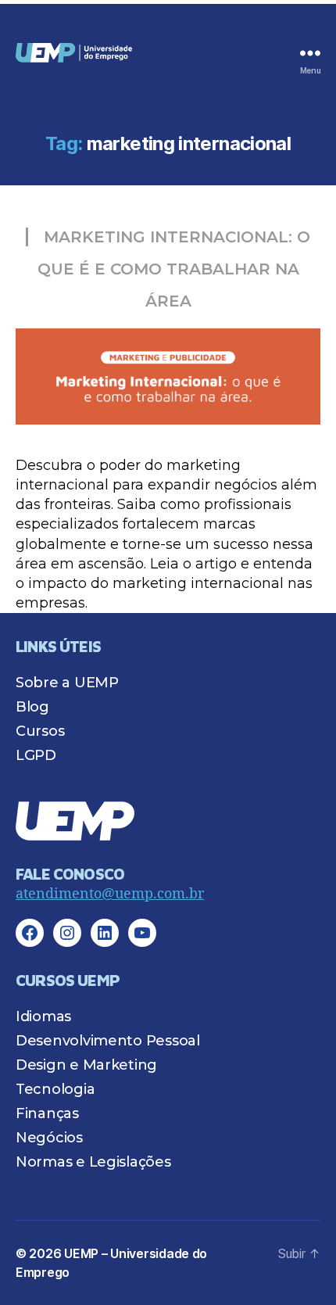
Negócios (49, 1137)
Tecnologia (55, 1089)
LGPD (36, 755)
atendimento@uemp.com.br (110, 894)
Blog (32, 706)
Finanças (47, 1113)
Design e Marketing (86, 1065)
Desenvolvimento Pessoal (108, 1040)
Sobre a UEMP (67, 682)
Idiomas (43, 1016)
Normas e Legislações (93, 1162)
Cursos (40, 731)
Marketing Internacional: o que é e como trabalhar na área (174, 269)
